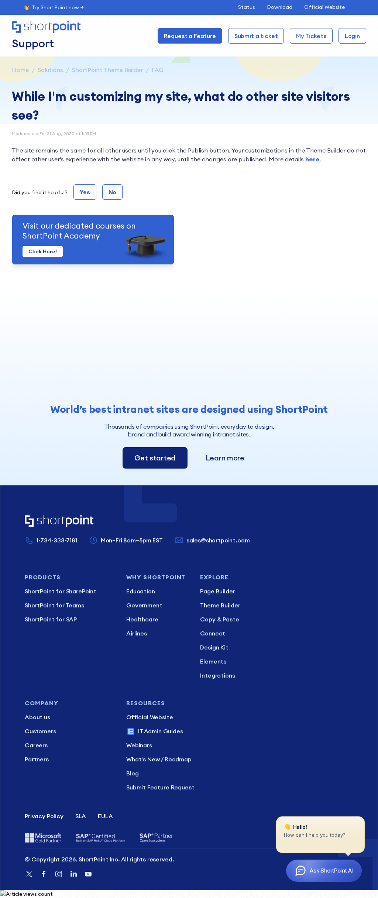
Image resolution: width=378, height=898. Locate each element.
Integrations (217, 675)
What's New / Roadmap (159, 759)
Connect (212, 633)
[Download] (175, 362)
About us (37, 717)
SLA (80, 816)
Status (246, 7)
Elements (213, 661)
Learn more (225, 457)
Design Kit (214, 647)
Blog (132, 773)
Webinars (139, 745)
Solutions (50, 69)
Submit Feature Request (160, 787)
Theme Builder (220, 605)
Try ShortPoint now (55, 7)
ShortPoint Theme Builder (107, 69)
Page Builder (217, 591)
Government (144, 605)
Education (140, 591)
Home (20, 69)
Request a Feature (190, 36)
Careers (36, 745)
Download (279, 7)
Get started (155, 457)
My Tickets (311, 36)
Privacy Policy (44, 816)
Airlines (136, 633)
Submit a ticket (256, 36)
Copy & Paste (219, 619)
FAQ (158, 69)
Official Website (324, 7)
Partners (37, 759)
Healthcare (142, 619)
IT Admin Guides (160, 731)
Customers (40, 731)
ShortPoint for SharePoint (60, 591)
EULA (105, 816)
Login (352, 36)
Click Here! (42, 251)
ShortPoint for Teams (54, 605)
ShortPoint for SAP (51, 619)
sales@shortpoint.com (218, 540)
